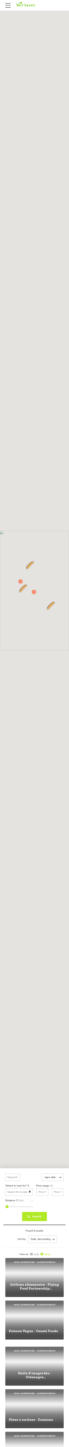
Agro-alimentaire (24, 1262)
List (36, 1254)
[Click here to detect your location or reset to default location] (29, 1192)
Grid (47, 1254)
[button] (30, 565)
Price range (44, 1185)
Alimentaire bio (46, 1262)
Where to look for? (16, 1185)
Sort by (22, 1239)
